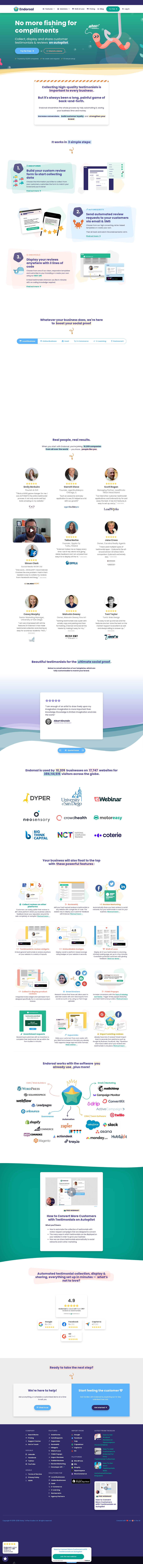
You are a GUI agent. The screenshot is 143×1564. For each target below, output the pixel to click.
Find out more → (43, 912)
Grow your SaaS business (98, 383)
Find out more (32, 191)
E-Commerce (82, 341)
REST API (38, 275)
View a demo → (71, 1040)
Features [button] (48, 9)
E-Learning (101, 341)
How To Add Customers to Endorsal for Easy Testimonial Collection (104, 1449)
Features (53, 1426)
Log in (126, 9)
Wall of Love (79, 9)
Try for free (26, 51)
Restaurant (118, 341)
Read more (120, 499)
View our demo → (114, 954)
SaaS (66, 341)
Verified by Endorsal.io (71, 1309)
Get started (99, 1403)
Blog (101, 9)
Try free (112, 9)
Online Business (49, 341)
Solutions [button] (63, 9)
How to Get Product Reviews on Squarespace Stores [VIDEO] (104, 1435)
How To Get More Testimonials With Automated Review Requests (104, 1465)
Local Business (28, 341)
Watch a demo (55, 51)
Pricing (92, 9)
